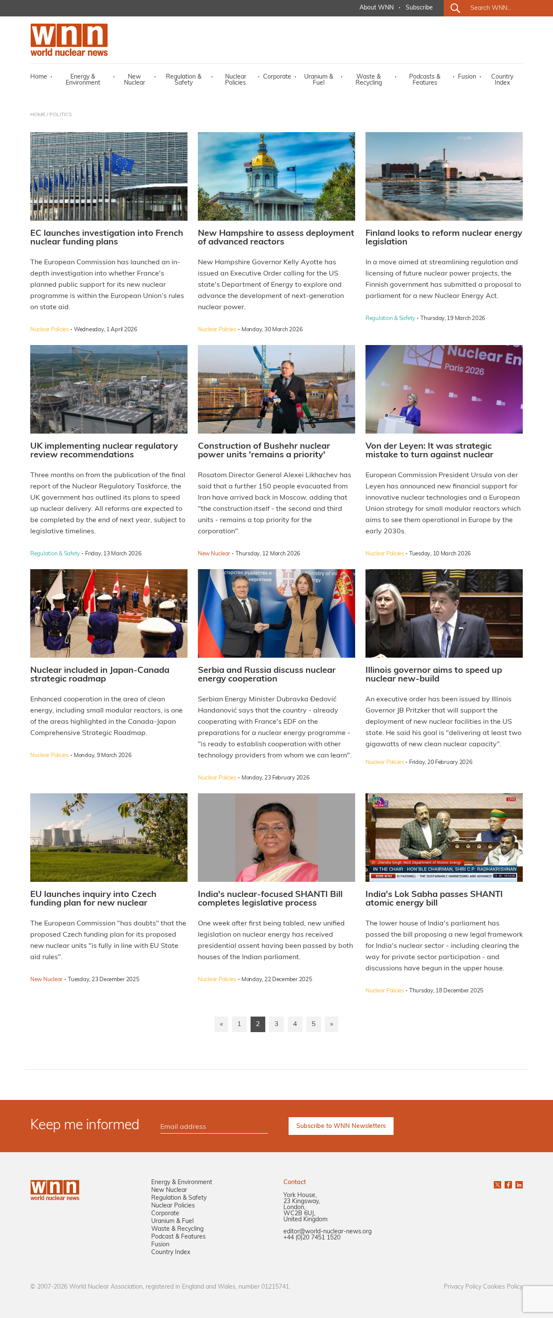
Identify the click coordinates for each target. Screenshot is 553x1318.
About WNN (376, 8)
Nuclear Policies (235, 80)
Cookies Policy (503, 1287)
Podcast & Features (178, 1237)
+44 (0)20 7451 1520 (311, 1238)
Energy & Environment (83, 80)
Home (38, 77)
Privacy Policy (462, 1287)
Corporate (277, 77)
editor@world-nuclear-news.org (327, 1232)
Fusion (467, 77)
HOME (37, 114)
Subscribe (419, 8)
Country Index (502, 80)
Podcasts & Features (424, 80)
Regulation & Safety (183, 80)
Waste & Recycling (369, 80)
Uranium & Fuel (318, 80)
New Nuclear (134, 80)
